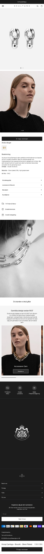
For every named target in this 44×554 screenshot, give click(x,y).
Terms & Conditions (7, 535)
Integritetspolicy (6, 532)
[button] (20, 130)
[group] (21, 350)
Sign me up (22, 519)
